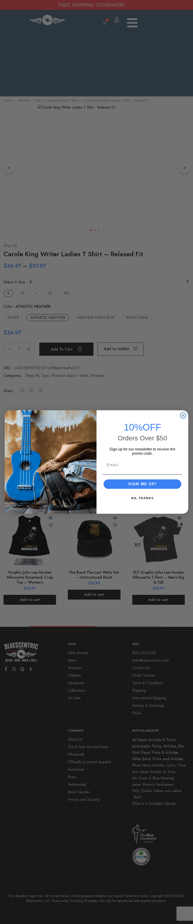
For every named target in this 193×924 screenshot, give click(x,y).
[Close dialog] (183, 415)
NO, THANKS (142, 498)
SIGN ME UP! (142, 484)
